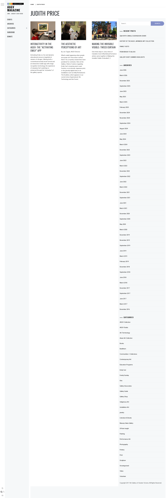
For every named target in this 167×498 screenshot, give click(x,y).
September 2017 (125, 293)
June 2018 (123, 277)
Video (121, 471)
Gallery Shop (124, 396)
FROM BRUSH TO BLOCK (127, 52)
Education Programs (126, 365)
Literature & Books (126, 418)
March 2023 (123, 166)
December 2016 (125, 309)
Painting (122, 434)
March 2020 (123, 229)
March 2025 (123, 102)
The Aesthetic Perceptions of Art (71, 45)
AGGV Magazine (13, 8)
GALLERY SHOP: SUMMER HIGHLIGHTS (132, 57)
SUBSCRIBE (11, 32)
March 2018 (123, 283)
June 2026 (123, 70)
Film (121, 381)
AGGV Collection (125, 322)
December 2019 (125, 235)
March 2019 (123, 256)
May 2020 (123, 224)
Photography (124, 444)
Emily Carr (123, 370)
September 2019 (125, 245)
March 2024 (123, 144)
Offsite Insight (124, 428)
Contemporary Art (125, 359)
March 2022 (123, 187)
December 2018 (125, 267)
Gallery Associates (126, 386)
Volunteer (123, 476)
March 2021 (123, 208)
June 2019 (123, 251)
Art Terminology (125, 333)
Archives (10, 24)
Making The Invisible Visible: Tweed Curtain (103, 45)
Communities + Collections (128, 354)
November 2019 (125, 240)
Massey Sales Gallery (126, 423)
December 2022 (125, 171)
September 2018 (125, 272)
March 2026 (123, 75)
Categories (11, 28)
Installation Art (124, 407)
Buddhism (123, 349)
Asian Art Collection (126, 338)
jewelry (122, 412)
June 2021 (123, 203)
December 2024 (125, 112)
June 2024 (123, 134)
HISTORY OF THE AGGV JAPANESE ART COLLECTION (137, 41)
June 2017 (123, 299)
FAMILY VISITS (124, 46)
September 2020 (125, 219)
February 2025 (124, 107)
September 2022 (125, 176)
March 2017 (123, 304)
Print (121, 455)
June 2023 (123, 160)
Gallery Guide (124, 391)
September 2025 (125, 86)
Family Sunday (124, 375)
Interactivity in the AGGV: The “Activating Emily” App (41, 47)
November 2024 (125, 118)
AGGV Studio (124, 327)
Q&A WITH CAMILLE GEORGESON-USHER (133, 36)
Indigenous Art (124, 402)
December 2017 (125, 288)
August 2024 (124, 128)
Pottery (122, 450)
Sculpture (123, 460)
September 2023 (125, 155)
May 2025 (123, 97)
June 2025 (123, 91)
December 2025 (125, 81)
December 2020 (125, 213)
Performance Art (125, 439)
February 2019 (124, 261)
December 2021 (125, 192)
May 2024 (123, 139)
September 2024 (125, 123)
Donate (9, 36)
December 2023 (125, 150)
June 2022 (123, 182)
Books (122, 343)
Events (9, 19)
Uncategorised (124, 466)
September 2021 (125, 198)
